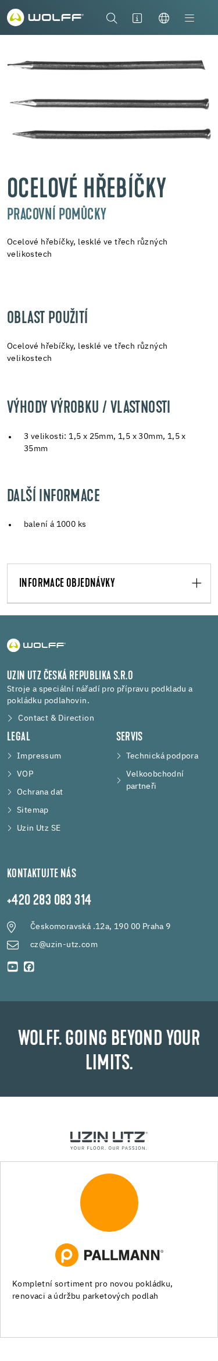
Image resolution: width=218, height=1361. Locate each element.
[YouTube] (13, 967)
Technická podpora (162, 756)
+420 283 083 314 (49, 901)
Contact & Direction (56, 718)
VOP (25, 774)
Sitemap (33, 810)
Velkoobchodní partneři (155, 780)
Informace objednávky (67, 584)
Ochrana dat (40, 792)
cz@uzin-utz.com (64, 945)
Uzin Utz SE (38, 828)
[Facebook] (29, 967)
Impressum (39, 756)
